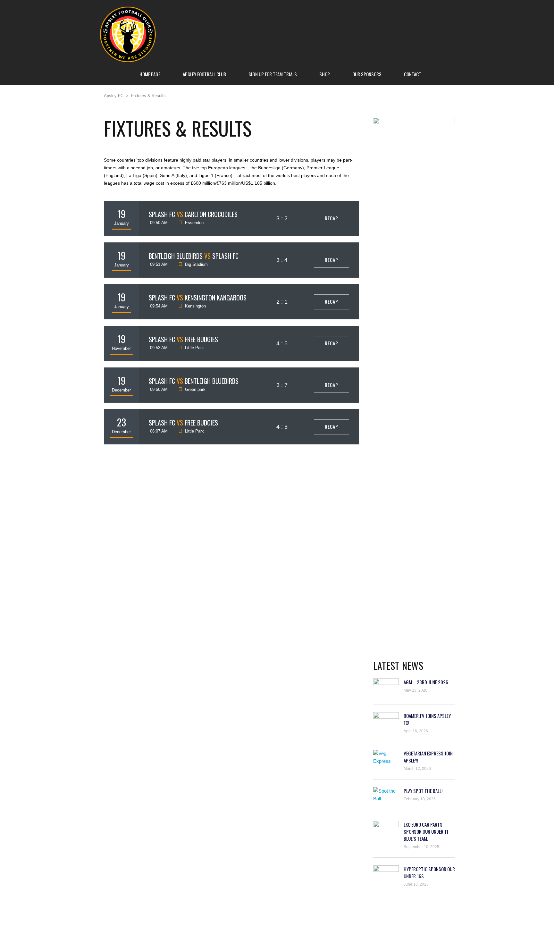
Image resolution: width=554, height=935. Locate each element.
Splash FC (162, 214)
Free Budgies (201, 339)
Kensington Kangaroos (216, 297)
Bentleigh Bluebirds (176, 256)
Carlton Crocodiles (211, 214)
